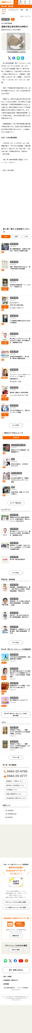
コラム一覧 (15, 757)
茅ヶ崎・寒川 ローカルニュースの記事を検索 (16, 714)
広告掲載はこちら (11, 790)
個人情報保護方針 (9, 988)
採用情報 (6, 984)
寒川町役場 (9, 817)
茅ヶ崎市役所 (10, 810)
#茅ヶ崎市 (10, 170)
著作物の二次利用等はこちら (15, 785)
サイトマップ (16, 990)
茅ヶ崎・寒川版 (7, 6)
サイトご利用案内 (22, 988)
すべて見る (15, 573)
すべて (4, 10)
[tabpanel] (16, 43)
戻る (4, 13)
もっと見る (15, 425)
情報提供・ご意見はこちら (14, 781)
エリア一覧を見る (15, 503)
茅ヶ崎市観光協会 (11, 814)
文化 (21, 10)
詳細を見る (15, 936)
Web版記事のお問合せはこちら (15, 798)
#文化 (4, 170)
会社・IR (20, 3)
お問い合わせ (18, 970)
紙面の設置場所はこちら (13, 794)
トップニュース (13, 10)
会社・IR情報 (7, 976)
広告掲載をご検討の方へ (10, 980)
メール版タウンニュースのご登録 (15, 907)
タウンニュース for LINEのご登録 (15, 902)
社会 (27, 10)
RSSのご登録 (16, 950)
